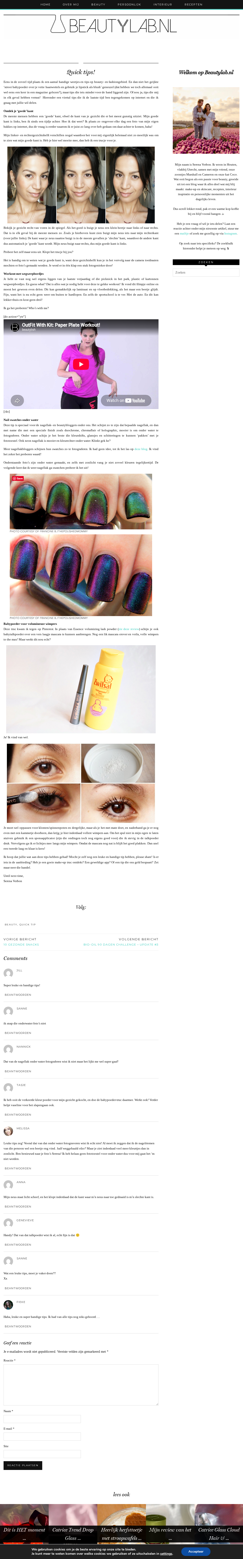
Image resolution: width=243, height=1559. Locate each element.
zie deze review (129, 629)
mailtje (184, 233)
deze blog (141, 449)
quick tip (27, 924)
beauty (11, 924)
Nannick (24, 1046)
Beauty (98, 4)
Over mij (71, 4)
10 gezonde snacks (21, 941)
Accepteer (195, 1551)
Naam (8, 1411)
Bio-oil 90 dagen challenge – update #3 (121, 941)
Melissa (23, 1128)
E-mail (9, 1428)
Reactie (10, 1360)
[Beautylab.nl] (121, 25)
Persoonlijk (129, 4)
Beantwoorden (18, 994)
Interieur (163, 4)
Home (46, 4)
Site (6, 1446)
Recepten (194, 4)
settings (166, 1554)
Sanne (22, 1008)
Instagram (230, 233)
